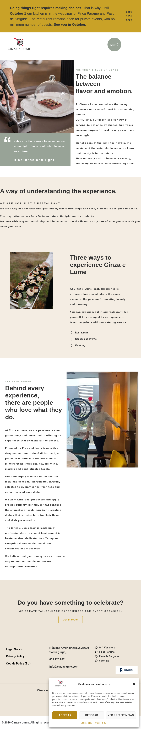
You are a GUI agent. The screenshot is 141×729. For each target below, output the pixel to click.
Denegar (91, 715)
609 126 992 (57, 659)
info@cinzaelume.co (62, 666)
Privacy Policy (100, 723)
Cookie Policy (86, 723)
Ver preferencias (121, 715)
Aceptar (65, 715)
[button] (134, 684)
